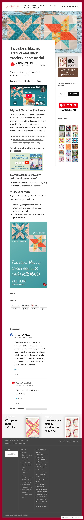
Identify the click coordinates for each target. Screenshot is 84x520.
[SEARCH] (78, 6)
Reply (16, 374)
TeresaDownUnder (25, 63)
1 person (22, 369)
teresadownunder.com (16, 440)
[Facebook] (70, 7)
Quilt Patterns (29, 5)
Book (54, 5)
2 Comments (43, 65)
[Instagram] (73, 7)
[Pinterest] (75, 7)
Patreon (40, 5)
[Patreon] (62, 7)
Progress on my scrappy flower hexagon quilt (27, 479)
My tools (26, 8)
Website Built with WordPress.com (16, 515)
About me (35, 8)
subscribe (73, 94)
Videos (48, 5)
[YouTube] (67, 7)
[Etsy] (65, 7)
